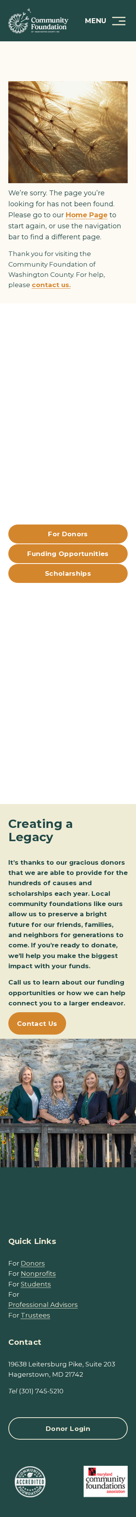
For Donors (68, 534)
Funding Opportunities (67, 553)
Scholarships (68, 573)
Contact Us (37, 1023)
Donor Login (68, 1428)
